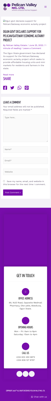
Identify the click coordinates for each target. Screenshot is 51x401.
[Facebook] (5, 88)
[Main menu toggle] (45, 7)
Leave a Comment (32, 48)
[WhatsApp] (19, 88)
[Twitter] (12, 88)
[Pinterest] (27, 88)
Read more (8, 75)
